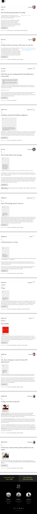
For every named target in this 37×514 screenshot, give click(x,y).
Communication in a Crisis (9, 242)
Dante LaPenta (30, 149)
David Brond (30, 7)
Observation (3, 320)
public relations (24, 30)
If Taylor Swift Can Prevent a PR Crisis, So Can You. (17, 45)
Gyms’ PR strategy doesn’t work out (12, 203)
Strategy (2, 9)
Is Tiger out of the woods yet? (10, 402)
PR (1, 151)
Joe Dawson (30, 354)
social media (32, 188)
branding (9, 30)
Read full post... (4, 97)
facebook (21, 188)
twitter (2, 188)
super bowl (19, 140)
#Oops (3, 288)
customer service (14, 188)
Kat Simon (30, 318)
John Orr (30, 236)
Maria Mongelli (29, 396)
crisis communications (16, 30)
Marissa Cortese (29, 109)
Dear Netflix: (5, 324)
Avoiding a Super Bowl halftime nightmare (14, 115)
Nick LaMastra (30, 68)
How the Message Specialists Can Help (13, 13)
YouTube (6, 188)
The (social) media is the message (11, 155)
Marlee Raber (30, 282)
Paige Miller (30, 39)
